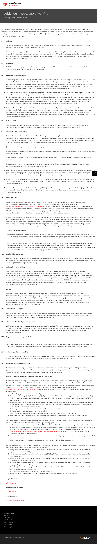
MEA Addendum (11, 492)
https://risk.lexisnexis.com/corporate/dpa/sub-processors (25, 206)
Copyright (7, 537)
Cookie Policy (8, 524)
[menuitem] (10, 513)
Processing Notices (9, 527)
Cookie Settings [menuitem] (8, 522)
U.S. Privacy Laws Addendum (15, 500)
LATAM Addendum (12, 483)
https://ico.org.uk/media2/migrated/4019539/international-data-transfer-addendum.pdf (38, 431)
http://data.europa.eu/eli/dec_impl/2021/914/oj (21, 389)
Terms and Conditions (10, 513)
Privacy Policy (8, 520)
